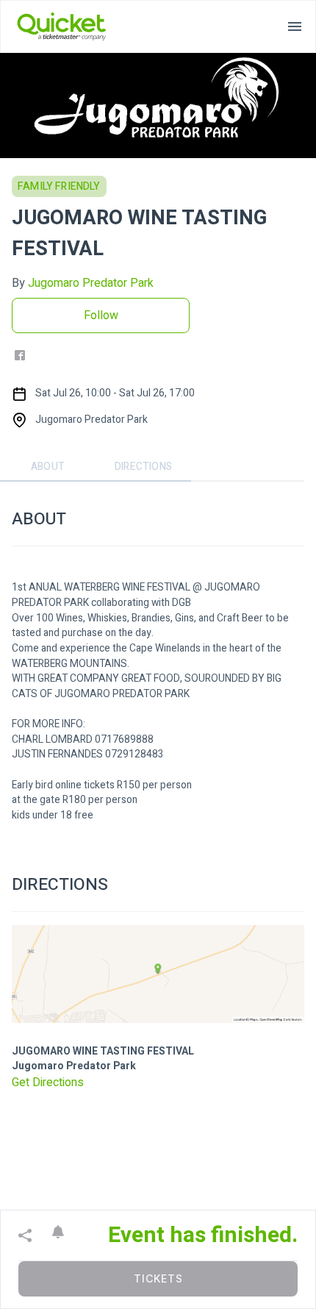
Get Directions (48, 1082)
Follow (101, 315)
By (83, 283)
